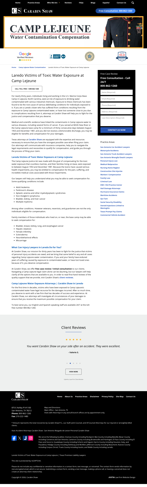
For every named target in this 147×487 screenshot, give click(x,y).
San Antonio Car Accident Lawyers (115, 147)
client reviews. (66, 277)
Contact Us (121, 3)
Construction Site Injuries (111, 171)
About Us (69, 396)
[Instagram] (30, 438)
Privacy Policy (107, 396)
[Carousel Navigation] (73, 363)
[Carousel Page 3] (73, 363)
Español (106, 3)
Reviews (68, 3)
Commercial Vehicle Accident (112, 215)
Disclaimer (94, 396)
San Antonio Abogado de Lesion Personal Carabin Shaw (66, 430)
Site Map (119, 396)
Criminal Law (106, 181)
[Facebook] (14, 438)
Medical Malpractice (109, 164)
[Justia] (25, 438)
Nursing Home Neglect (110, 168)
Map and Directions (52, 407)
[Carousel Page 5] (80, 363)
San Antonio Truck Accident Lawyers (116, 154)
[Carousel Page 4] (76, 363)
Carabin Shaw (35, 139)
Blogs (93, 3)
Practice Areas (34, 3)
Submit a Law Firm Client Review (73, 379)
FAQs (81, 3)
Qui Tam (104, 199)
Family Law (105, 178)
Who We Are (52, 3)
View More (73, 372)
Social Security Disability (110, 202)
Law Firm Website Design (121, 477)
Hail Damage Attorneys (110, 188)
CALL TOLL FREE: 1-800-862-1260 (27, 89)
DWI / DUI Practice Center (111, 185)
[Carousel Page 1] (67, 363)
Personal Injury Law (109, 161)
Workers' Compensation (110, 174)
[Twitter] (19, 438)
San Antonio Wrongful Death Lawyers (116, 157)
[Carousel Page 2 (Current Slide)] (70, 363)
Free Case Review (109, 73)
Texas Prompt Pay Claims (111, 211)
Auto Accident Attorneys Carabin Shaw (27, 430)
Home (17, 3)
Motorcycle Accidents (109, 150)
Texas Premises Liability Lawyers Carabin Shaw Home (32, 11)
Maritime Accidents (108, 195)
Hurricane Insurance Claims (112, 192)
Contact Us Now (116, 130)
